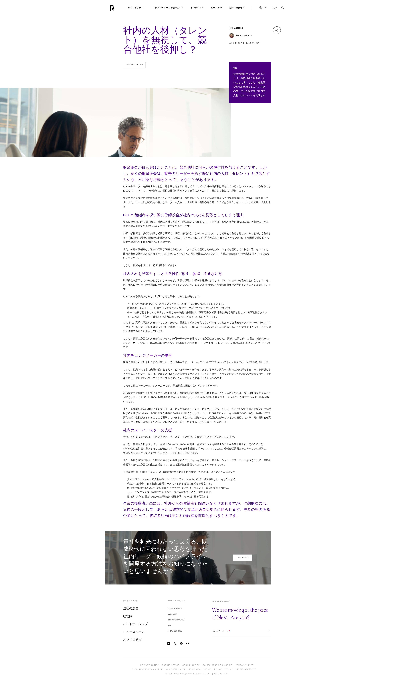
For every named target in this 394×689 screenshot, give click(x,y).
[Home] (117, 8)
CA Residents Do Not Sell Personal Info (228, 665)
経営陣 (127, 616)
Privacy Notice (149, 665)
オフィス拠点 (132, 640)
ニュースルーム (134, 632)
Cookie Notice (170, 665)
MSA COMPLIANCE (175, 669)
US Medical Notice (200, 669)
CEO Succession (134, 64)
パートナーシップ (135, 624)
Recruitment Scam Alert (147, 669)
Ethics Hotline (223, 669)
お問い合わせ (242, 557)
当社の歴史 (131, 608)
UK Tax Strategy (246, 669)
